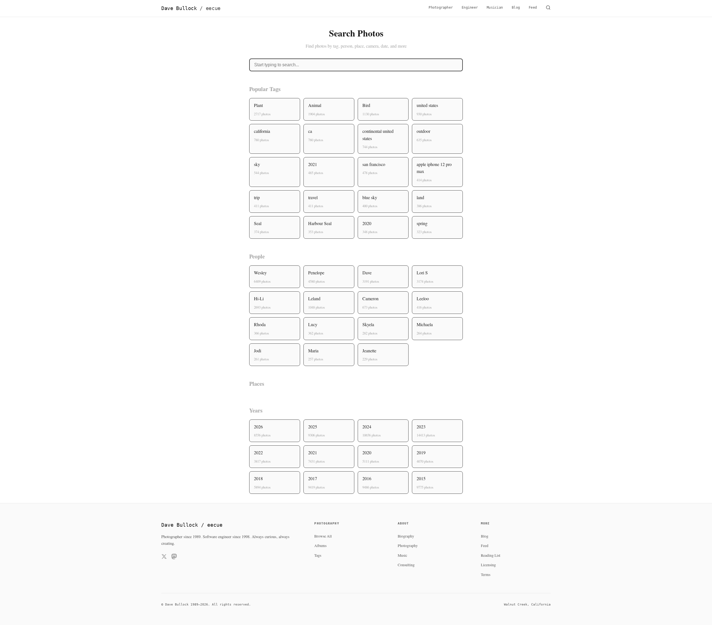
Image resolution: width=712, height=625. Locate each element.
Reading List (490, 555)
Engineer (470, 7)
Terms (485, 574)
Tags (317, 555)
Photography (408, 545)
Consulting (406, 564)
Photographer (441, 7)
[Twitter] (164, 557)
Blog (516, 7)
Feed (533, 7)
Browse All (323, 536)
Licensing (488, 564)
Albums (320, 545)
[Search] (548, 8)
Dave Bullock (191, 8)
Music (402, 555)
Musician (495, 7)
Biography (406, 536)
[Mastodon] (174, 557)
